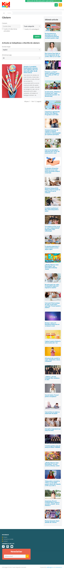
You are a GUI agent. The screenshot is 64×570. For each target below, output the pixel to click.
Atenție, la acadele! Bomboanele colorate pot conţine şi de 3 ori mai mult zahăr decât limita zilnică (31, 69)
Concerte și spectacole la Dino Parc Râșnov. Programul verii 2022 (52, 113)
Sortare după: (6, 47)
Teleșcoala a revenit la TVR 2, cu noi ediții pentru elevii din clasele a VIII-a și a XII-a (53, 483)
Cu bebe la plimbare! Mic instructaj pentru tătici (51, 209)
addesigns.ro (50, 567)
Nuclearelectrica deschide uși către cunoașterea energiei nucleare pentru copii (52, 36)
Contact (5, 541)
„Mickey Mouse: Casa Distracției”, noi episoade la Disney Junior (51, 267)
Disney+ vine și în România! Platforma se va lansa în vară (52, 324)
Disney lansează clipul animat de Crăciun (52, 521)
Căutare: (4, 23)
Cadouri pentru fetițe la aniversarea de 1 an (52, 342)
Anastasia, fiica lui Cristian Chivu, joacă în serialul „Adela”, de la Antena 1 (52, 503)
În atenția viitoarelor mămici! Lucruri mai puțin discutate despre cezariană (52, 170)
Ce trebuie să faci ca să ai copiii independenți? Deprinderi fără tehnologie (52, 229)
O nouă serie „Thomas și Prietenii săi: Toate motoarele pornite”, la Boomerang (53, 94)
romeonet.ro (58, 567)
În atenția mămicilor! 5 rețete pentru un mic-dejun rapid (52, 248)
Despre (5, 537)
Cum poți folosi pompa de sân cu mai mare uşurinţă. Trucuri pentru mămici (52, 305)
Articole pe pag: (7, 55)
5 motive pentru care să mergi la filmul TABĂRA (52, 446)
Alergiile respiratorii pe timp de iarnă (52, 429)
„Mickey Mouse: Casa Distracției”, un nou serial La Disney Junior (52, 464)
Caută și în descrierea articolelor (10, 30)
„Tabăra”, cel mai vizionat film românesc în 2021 (52, 378)
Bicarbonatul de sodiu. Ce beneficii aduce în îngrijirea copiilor (52, 286)
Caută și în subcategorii (31, 29)
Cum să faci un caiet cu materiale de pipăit (52, 412)
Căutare (9, 13)
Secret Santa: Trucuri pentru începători (52, 395)
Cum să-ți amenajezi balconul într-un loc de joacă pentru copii (52, 151)
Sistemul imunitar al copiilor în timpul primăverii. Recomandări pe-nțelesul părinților (53, 132)
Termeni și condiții (8, 539)
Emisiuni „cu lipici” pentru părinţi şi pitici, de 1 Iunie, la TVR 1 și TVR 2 (52, 74)
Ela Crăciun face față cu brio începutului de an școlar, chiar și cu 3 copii (52, 55)
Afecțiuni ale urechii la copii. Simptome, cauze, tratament (52, 359)
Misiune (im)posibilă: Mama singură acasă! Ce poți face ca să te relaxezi (52, 190)
